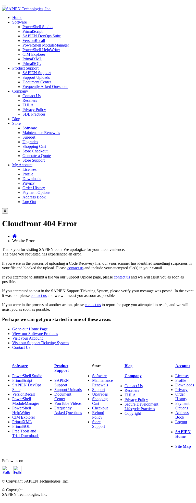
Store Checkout (34, 151)
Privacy (28, 183)
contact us (75, 268)
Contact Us (31, 96)
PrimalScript (32, 31)
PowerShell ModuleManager (45, 45)
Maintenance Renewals (41, 132)
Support (28, 137)
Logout (181, 422)
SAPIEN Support (36, 73)
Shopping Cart (34, 146)
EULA (28, 105)
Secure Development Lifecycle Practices (141, 406)
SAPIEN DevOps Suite (41, 36)
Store (16, 123)
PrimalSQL (31, 63)
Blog (16, 119)
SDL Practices (33, 114)
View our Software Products (35, 333)
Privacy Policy (34, 109)
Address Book (34, 197)
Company (20, 91)
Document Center (36, 82)
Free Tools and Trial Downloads (25, 433)
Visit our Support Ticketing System (40, 343)
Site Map (183, 446)
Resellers (29, 100)
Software (19, 22)
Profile (27, 174)
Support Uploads (36, 77)
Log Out (29, 201)
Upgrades (30, 142)
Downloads (31, 178)
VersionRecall (33, 40)
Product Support (25, 68)
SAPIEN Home (183, 434)
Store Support (33, 160)
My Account (22, 165)
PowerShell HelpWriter (41, 50)
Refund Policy (98, 414)
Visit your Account (27, 338)
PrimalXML (32, 59)
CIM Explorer (33, 54)
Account (182, 366)
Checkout (100, 408)
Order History (33, 188)
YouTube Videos (67, 403)
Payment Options (36, 192)
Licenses (29, 169)
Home (17, 17)
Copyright (133, 413)
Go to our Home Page (30, 329)
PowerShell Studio (37, 27)
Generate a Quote (36, 155)
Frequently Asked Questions (45, 86)
